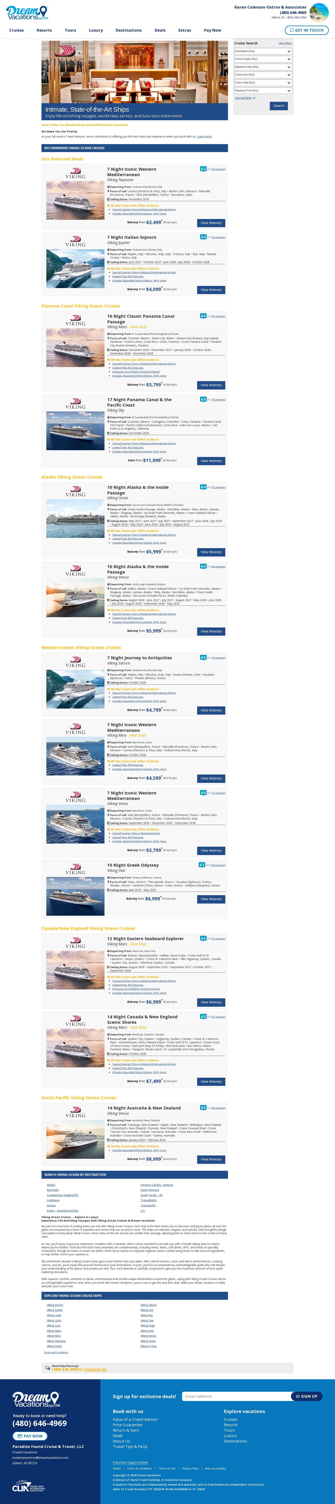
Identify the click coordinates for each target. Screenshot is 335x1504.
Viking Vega (148, 1325)
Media (117, 1468)
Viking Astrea (55, 1305)
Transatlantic (149, 1200)
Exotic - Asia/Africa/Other (63, 1210)
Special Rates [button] (243, 98)
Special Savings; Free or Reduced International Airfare (144, 209)
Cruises (16, 30)
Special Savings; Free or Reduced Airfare (136, 833)
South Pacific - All (151, 1195)
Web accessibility (215, 1468)
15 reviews (218, 657)
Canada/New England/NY (63, 1195)
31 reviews (218, 316)
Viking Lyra (53, 1325)
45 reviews (218, 566)
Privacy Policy (190, 1468)
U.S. (143, 1210)
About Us (121, 1441)
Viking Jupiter (55, 1310)
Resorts (44, 30)
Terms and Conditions (56, 1352)
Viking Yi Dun (149, 1346)
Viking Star (147, 1320)
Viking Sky (147, 1315)
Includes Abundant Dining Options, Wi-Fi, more (139, 213)
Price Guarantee (127, 1424)
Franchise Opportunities (130, 1462)
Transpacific (148, 1205)
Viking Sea (147, 1310)
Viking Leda (54, 1315)
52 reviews (218, 237)
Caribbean (53, 1200)
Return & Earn (126, 1430)
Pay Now (212, 30)
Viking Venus (148, 1336)
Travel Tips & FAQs (130, 1446)
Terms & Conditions (139, 1468)
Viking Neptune (56, 1341)
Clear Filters (285, 43)
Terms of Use (166, 1468)
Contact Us (95, 1369)
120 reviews (218, 865)
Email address (192, 1392)
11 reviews (218, 793)
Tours (70, 30)
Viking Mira (53, 1336)
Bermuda (53, 1190)
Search (278, 106)
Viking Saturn (149, 1305)
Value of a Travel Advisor (135, 1419)
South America (150, 1190)
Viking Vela (147, 1331)
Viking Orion (54, 1346)
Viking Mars (54, 1331)
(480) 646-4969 (39, 1423)
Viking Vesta (148, 1341)
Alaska (51, 1185)
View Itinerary (211, 223)
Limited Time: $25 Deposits (127, 276)
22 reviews (218, 169)
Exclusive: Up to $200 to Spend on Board (136, 371)
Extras (184, 30)
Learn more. (204, 136)
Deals (160, 30)
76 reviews (218, 399)
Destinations (129, 30)
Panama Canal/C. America (157, 1185)
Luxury (96, 30)
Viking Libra (54, 1320)
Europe (51, 1205)
